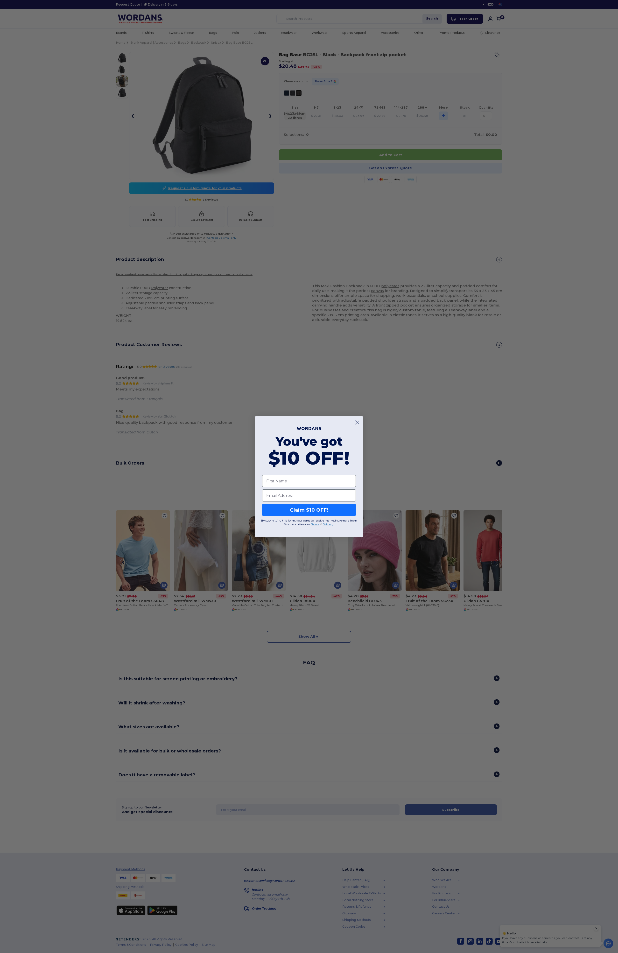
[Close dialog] (357, 422)
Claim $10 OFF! (309, 510)
